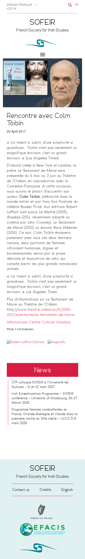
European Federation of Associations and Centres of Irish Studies (42, 512)
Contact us (20, 489)
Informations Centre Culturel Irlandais (39, 322)
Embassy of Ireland (42, 530)
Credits (45, 489)
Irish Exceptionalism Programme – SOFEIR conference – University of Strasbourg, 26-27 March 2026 (44, 398)
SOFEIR (42, 549)
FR (76, 5)
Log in (11, 8)
